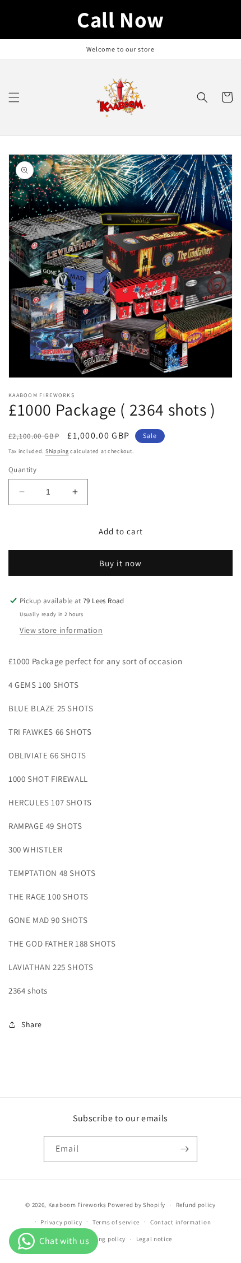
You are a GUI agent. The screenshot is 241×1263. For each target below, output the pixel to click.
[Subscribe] (184, 1149)
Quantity (22, 469)
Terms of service (116, 1222)
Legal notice (154, 1239)
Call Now (120, 19)
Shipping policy (103, 1239)
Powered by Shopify (136, 1205)
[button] (14, 97)
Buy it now (120, 563)
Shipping (57, 451)
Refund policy (196, 1205)
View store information (61, 630)
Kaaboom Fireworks (77, 1205)
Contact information (180, 1222)
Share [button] (31, 1024)
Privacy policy (61, 1222)
